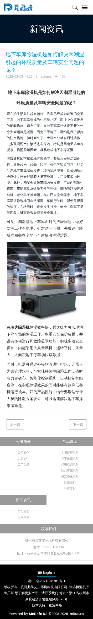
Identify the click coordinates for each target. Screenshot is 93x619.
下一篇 (78, 424)
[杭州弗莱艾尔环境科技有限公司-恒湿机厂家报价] (18, 7)
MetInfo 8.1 (38, 613)
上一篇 (15, 424)
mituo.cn (77, 613)
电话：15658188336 (48, 547)
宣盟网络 (55, 605)
